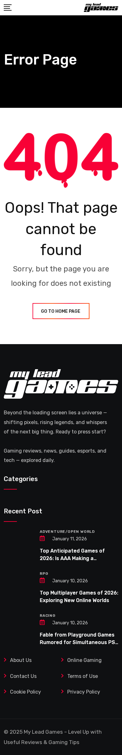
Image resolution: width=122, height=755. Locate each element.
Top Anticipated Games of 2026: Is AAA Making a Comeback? (72, 558)
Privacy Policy (83, 692)
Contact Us (23, 676)
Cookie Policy (25, 692)
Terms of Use (83, 676)
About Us (21, 660)
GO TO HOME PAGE (60, 311)
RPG (44, 573)
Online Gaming (84, 660)
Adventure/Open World (67, 531)
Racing (48, 615)
